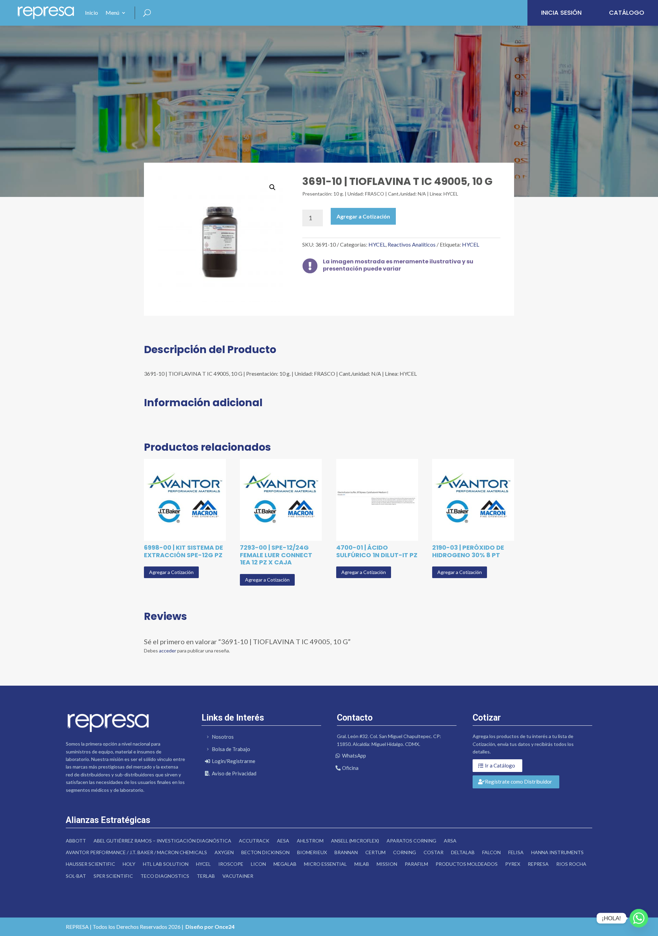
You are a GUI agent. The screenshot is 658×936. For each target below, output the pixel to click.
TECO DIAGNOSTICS (165, 876)
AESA (283, 841)
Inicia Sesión (561, 12)
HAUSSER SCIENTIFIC (90, 864)
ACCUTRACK (254, 841)
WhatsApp (354, 755)
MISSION (387, 864)
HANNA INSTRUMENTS (557, 852)
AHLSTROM (310, 841)
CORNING (404, 852)
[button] (272, 187)
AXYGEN (224, 852)
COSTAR (433, 852)
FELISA (516, 852)
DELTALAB (463, 852)
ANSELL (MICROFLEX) (355, 841)
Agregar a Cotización (363, 216)
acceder (167, 650)
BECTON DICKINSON (265, 852)
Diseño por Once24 (209, 926)
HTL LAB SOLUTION (165, 864)
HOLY (129, 864)
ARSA (450, 841)
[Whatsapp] (639, 918)
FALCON (491, 852)
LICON (258, 864)
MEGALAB (284, 864)
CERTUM (375, 852)
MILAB (361, 864)
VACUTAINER (237, 876)
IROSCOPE (230, 864)
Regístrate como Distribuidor (518, 781)
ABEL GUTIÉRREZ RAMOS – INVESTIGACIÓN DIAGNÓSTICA (162, 841)
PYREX (512, 864)
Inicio (91, 12)
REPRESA (538, 864)
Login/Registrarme (233, 761)
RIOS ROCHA (571, 864)
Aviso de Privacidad (234, 773)
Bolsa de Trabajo (231, 749)
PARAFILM (416, 864)
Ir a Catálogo (500, 765)
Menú (112, 12)
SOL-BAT (76, 876)
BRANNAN (346, 852)
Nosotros (223, 737)
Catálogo (626, 12)
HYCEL (377, 244)
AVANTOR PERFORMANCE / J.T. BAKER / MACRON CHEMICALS (136, 852)
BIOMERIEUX (312, 852)
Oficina (350, 768)
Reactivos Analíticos (412, 244)
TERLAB (206, 876)
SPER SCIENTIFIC (113, 876)
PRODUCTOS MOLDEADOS (467, 864)
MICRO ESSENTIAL (325, 864)
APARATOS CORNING (411, 841)
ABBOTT (76, 841)
